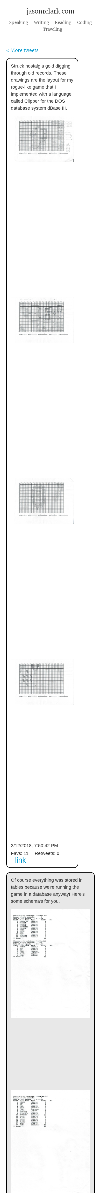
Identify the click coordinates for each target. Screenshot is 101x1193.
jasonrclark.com (50, 11)
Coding (84, 22)
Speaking (18, 22)
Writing (41, 22)
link (20, 860)
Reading (63, 22)
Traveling (52, 29)
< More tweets (22, 50)
